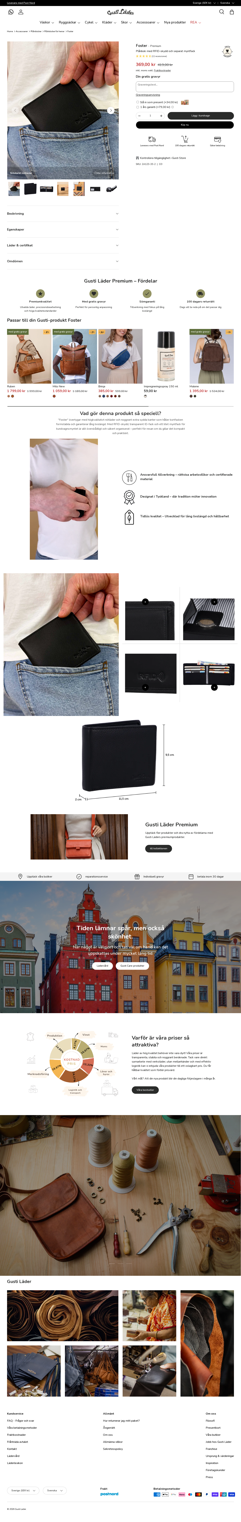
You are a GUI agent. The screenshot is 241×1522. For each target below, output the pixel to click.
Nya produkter (175, 22)
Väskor (45, 22)
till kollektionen (158, 848)
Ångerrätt (109, 1428)
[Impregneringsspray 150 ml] (166, 356)
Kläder (107, 22)
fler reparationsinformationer (134, 1217)
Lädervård (102, 965)
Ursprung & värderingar (220, 1456)
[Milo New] (75, 356)
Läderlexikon (15, 1463)
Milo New (59, 386)
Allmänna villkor (113, 1442)
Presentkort (213, 1428)
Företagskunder (215, 1470)
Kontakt (12, 1449)
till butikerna (98, 1217)
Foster (70, 31)
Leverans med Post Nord (21, 3)
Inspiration (212, 1463)
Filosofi (210, 1421)
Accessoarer (146, 22)
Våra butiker (213, 1435)
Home (10, 31)
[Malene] (211, 356)
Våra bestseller (145, 1090)
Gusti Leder (20, 1509)
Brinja (101, 386)
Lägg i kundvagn (201, 115)
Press (209, 1477)
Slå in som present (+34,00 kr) (158, 102)
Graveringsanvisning (148, 95)
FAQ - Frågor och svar (20, 1421)
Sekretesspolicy (113, 1449)
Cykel (89, 22)
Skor (124, 22)
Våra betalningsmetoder (22, 1428)
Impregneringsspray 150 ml (161, 386)
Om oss (108, 1435)
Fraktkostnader (162, 70)
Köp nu (185, 124)
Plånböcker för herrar (54, 31)
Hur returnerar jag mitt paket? (121, 1421)
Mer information (105, 173)
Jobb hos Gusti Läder (218, 1442)
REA (193, 22)
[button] (11, 12)
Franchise (211, 1449)
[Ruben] (29, 356)
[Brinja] (120, 356)
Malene (194, 386)
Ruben (11, 386)
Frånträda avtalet (17, 1442)
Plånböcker (36, 31)
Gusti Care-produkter (132, 965)
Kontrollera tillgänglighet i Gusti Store (163, 158)
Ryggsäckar (67, 22)
